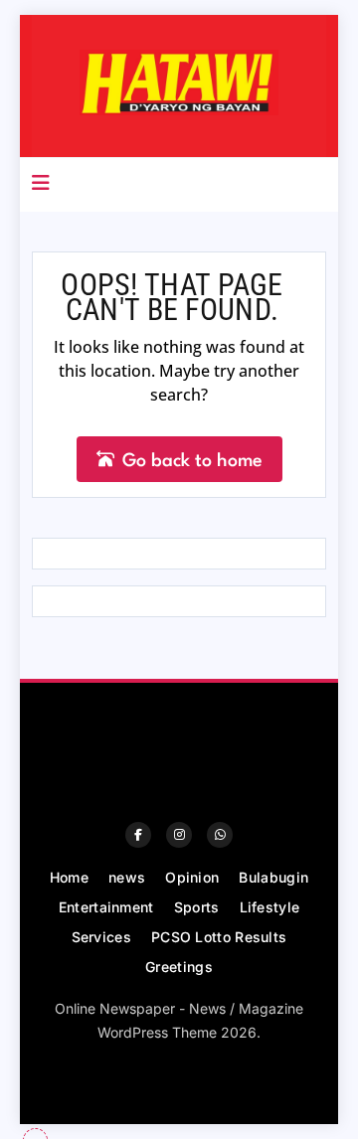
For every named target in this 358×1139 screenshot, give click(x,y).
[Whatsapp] (220, 835)
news (126, 877)
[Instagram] (179, 835)
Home (69, 877)
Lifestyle (270, 906)
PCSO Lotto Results (218, 936)
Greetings (179, 966)
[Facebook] (138, 835)
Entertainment (106, 906)
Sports (197, 906)
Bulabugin (273, 877)
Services (101, 936)
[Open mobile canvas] (41, 183)
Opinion (192, 877)
